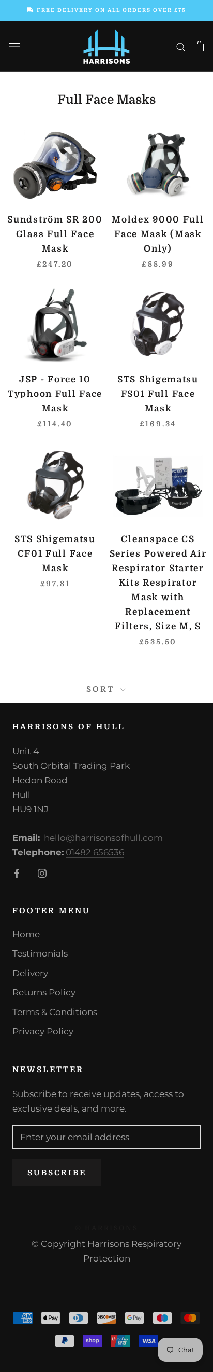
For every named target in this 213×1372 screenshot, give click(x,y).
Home (26, 934)
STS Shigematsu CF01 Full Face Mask (55, 553)
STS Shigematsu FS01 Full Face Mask (158, 394)
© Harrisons (107, 1228)
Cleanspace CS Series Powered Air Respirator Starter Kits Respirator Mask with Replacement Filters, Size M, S (158, 582)
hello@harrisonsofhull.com (103, 838)
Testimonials (40, 953)
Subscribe (56, 1172)
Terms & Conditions (54, 1012)
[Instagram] (42, 872)
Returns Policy (43, 992)
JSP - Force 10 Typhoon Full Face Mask (55, 394)
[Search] (181, 46)
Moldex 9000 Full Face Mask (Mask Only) (158, 234)
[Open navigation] (14, 46)
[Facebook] (16, 872)
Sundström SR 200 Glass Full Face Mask (54, 234)
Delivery (30, 973)
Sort (102, 689)
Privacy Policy (42, 1031)
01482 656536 (95, 852)
